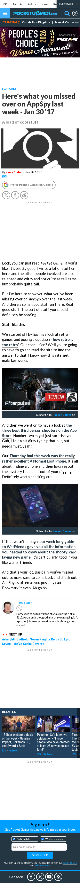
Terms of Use (70, 862)
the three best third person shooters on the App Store (39, 430)
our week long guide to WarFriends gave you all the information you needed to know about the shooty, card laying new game (39, 549)
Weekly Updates (54, 839)
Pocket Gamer (62, 415)
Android (18, 4)
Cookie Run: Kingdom (36, 22)
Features (9, 88)
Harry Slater (14, 172)
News (44, 4)
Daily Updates (24, 839)
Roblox (32, 4)
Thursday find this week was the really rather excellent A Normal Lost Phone (38, 458)
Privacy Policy (42, 865)
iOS (5, 4)
